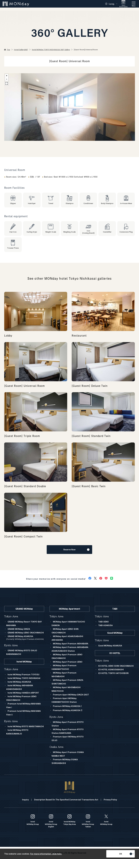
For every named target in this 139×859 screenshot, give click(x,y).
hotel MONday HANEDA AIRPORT (23, 693)
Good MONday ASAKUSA (110, 645)
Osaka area (56, 747)
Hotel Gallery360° (21, 50)
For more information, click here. (46, 854)
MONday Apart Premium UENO (67, 662)
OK (120, 854)
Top (8, 50)
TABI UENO (103, 622)
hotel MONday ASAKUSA (19, 682)
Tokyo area (56, 616)
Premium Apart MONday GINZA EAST (71, 694)
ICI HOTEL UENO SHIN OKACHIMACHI (116, 666)
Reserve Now (69, 549)
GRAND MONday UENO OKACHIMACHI (26, 632)
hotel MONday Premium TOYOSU (23, 674)
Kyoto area (56, 717)
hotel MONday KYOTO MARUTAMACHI (26, 726)
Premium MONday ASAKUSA (67, 706)
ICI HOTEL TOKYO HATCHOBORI (113, 673)
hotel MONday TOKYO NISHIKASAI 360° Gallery (51, 50)
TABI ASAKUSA (105, 625)
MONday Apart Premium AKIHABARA (70, 643)
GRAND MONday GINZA (19, 629)
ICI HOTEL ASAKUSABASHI (111, 669)
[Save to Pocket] (106, 578)
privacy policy (110, 799)
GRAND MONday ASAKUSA (25, 637)
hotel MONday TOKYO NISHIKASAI (24, 678)
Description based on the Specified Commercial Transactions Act (66, 799)
